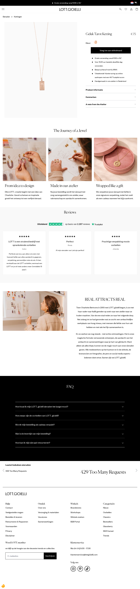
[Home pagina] (70, 9)
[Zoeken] (120, 9)
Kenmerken (91, 97)
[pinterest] (81, 569)
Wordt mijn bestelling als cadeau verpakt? (35, 424)
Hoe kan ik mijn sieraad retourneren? (32, 442)
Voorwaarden (11, 526)
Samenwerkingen (45, 521)
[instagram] (74, 569)
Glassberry (108, 526)
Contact (9, 507)
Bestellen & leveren (13, 517)
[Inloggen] (131, 9)
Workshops (75, 512)
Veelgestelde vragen (14, 512)
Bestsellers (108, 521)
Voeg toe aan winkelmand (111, 50)
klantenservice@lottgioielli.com (84, 554)
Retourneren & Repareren (16, 521)
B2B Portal (75, 521)
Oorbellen (107, 512)
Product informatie (94, 89)
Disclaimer (10, 535)
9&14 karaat (108, 531)
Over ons (42, 507)
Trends (106, 535)
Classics (106, 517)
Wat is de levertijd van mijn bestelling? (33, 433)
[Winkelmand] (137, 9)
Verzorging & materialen (48, 512)
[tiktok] (87, 569)
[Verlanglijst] (126, 9)
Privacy (8, 531)
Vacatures (42, 517)
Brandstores (76, 507)
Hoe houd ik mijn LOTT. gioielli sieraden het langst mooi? (41, 406)
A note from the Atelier (96, 104)
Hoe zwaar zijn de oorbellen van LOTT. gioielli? (37, 415)
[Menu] (3, 9)
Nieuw (105, 507)
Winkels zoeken (77, 517)
